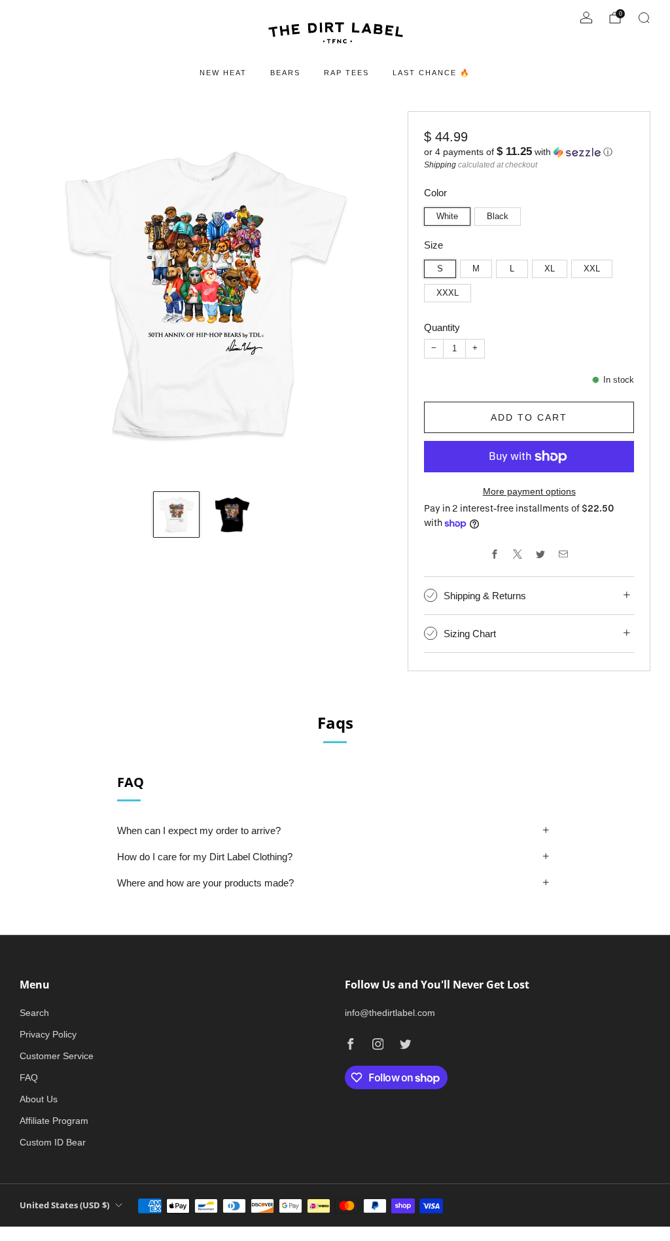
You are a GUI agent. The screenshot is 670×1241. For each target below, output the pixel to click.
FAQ (29, 1077)
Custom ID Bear (53, 1142)
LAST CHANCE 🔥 (431, 73)
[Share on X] (518, 554)
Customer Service (57, 1056)
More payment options (529, 491)
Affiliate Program (54, 1120)
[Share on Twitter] (541, 554)
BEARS (285, 73)
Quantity (442, 327)
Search (34, 1012)
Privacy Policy (48, 1034)
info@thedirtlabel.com (390, 1012)
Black (497, 216)
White (447, 216)
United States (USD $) (64, 1205)
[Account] (586, 17)
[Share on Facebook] (495, 554)
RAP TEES (346, 73)
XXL (592, 268)
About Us (39, 1099)
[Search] (643, 17)
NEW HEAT (223, 73)
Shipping (440, 164)
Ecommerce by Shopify (530, 1233)
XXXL (447, 293)
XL (549, 268)
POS (470, 1233)
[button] (529, 152)
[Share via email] (564, 554)
